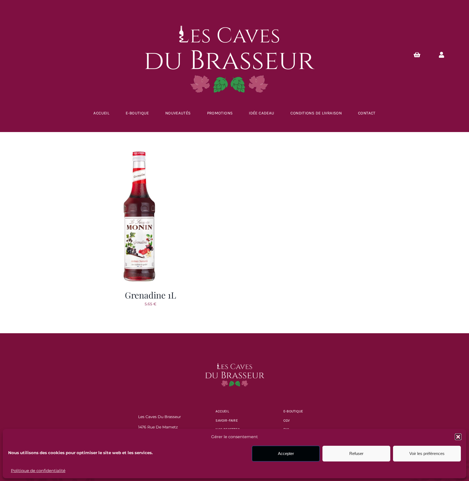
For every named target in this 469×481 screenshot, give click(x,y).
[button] (458, 437)
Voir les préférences (427, 453)
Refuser (356, 453)
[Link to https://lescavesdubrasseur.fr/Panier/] (417, 55)
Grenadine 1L (150, 295)
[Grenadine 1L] (139, 151)
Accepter (286, 453)
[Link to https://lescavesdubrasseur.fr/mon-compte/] (442, 55)
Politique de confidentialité (38, 470)
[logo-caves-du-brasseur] (234, 359)
